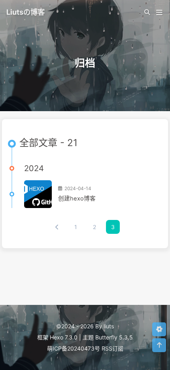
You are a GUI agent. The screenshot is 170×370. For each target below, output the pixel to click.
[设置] (159, 329)
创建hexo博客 (77, 198)
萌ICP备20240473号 (73, 348)
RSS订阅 (112, 348)
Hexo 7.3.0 (63, 337)
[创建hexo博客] (38, 194)
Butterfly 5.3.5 (114, 337)
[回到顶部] (159, 345)
